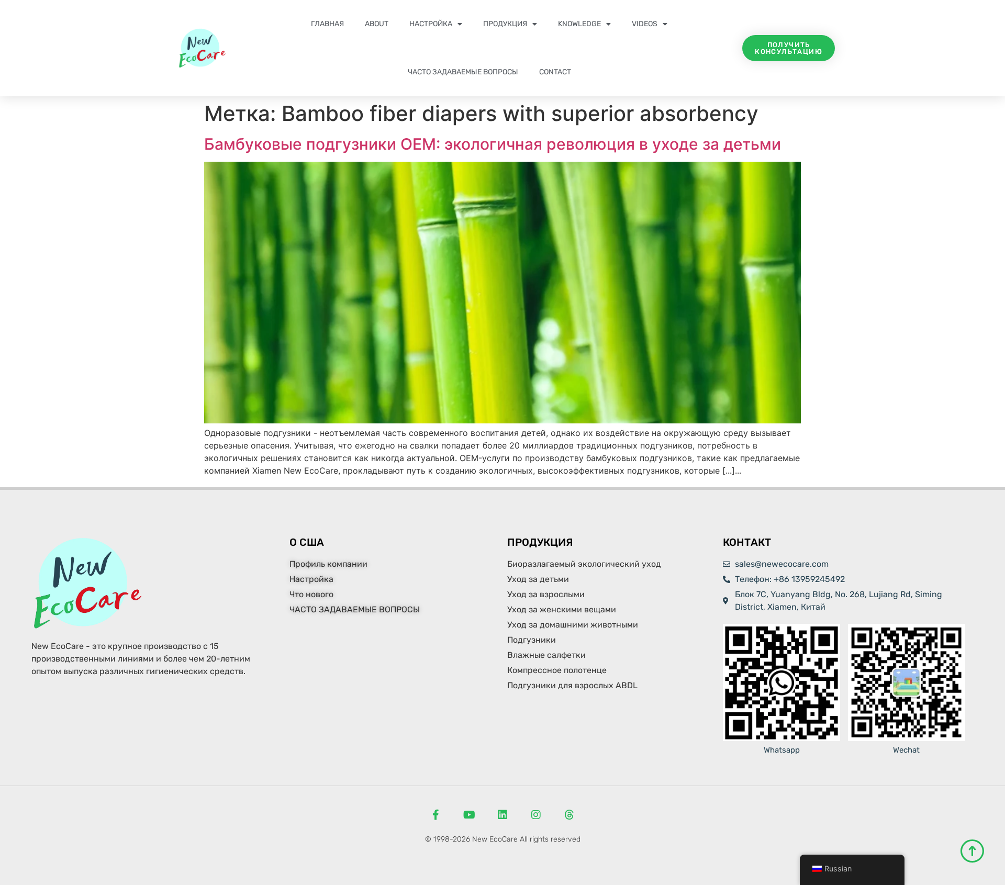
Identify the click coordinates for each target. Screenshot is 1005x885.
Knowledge (579, 23)
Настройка (430, 23)
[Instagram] (536, 814)
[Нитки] (569, 814)
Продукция (505, 23)
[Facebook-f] (435, 814)
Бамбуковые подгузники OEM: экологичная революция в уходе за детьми (492, 144)
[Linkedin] (502, 814)
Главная (327, 23)
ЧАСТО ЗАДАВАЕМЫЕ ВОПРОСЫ (463, 72)
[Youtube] (469, 814)
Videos (644, 23)
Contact (555, 72)
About (376, 23)
